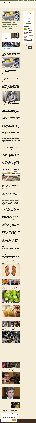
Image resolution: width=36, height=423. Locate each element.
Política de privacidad (28, 0)
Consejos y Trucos (24, 7)
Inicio (5, 7)
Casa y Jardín (12, 7)
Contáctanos (23, 0)
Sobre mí (19, 0)
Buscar (26, 45)
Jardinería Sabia (6, 2)
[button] (32, 7)
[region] (9, 417)
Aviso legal (33, 0)
